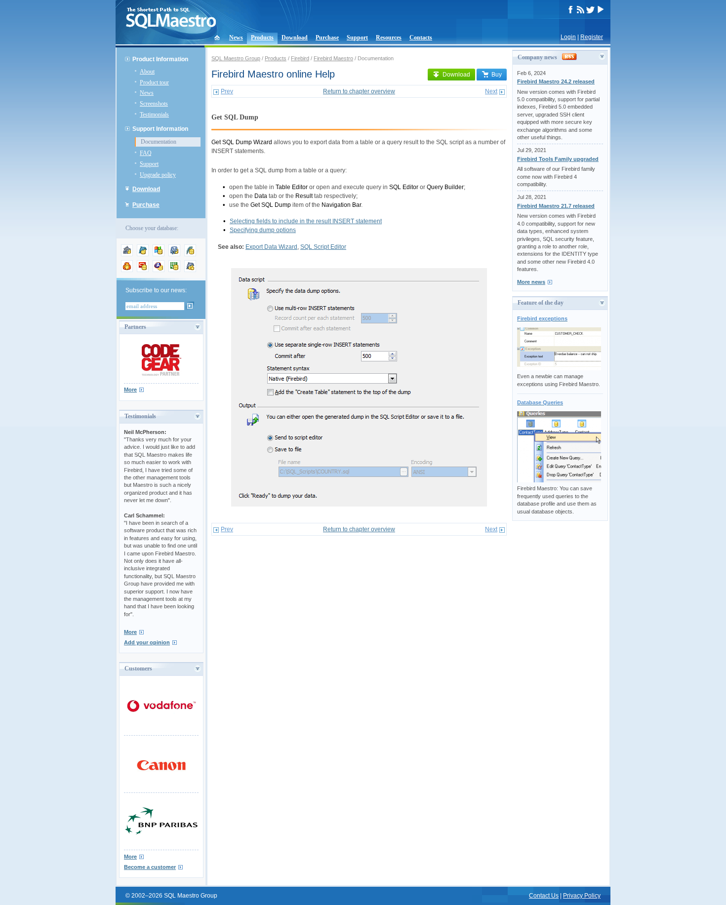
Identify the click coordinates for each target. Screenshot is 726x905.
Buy (496, 74)
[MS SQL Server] (158, 254)
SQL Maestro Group (235, 58)
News (236, 37)
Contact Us (544, 895)
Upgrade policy (158, 174)
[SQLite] (190, 254)
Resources (389, 37)
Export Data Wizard (271, 246)
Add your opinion (147, 642)
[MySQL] (143, 254)
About (147, 71)
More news (531, 282)
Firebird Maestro (333, 58)
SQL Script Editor (323, 246)
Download (295, 37)
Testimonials (154, 114)
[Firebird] (127, 270)
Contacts (420, 37)
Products (262, 37)
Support (357, 37)
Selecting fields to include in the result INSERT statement (306, 221)
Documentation (158, 141)
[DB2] (174, 270)
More (130, 390)
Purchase (327, 37)
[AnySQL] (127, 254)
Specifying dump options (263, 230)
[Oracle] (143, 270)
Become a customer (150, 867)
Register (591, 37)
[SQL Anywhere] (158, 270)
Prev (227, 91)
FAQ (146, 153)
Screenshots (154, 103)
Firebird (300, 58)
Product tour (154, 82)
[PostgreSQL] (174, 254)
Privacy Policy (582, 895)
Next (491, 91)
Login (568, 37)
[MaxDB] (190, 270)
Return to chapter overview (359, 91)
